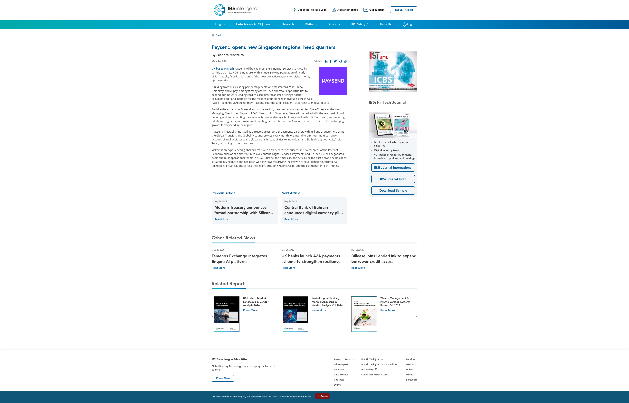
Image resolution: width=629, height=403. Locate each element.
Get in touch (376, 9)
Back (219, 35)
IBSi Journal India (393, 179)
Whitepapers (341, 364)
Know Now (223, 378)
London (410, 359)
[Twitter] (335, 61)
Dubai (409, 369)
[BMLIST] (393, 71)
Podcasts (339, 379)
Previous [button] (213, 316)
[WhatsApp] (345, 61)
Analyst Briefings (347, 9)
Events (338, 384)
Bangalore (411, 379)
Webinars (339, 369)
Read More (221, 219)
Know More (250, 310)
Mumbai (410, 374)
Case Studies (341, 374)
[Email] (341, 61)
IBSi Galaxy (359, 24)
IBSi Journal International (393, 168)
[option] (246, 316)
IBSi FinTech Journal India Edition (379, 364)
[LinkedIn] (326, 61)
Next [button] (416, 316)
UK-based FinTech (223, 68)
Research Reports (344, 359)
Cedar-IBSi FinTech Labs (312, 9)
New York (411, 364)
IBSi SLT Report (403, 9)
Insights (220, 24)
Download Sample (393, 190)
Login (410, 24)
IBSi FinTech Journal (372, 359)
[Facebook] (330, 61)
